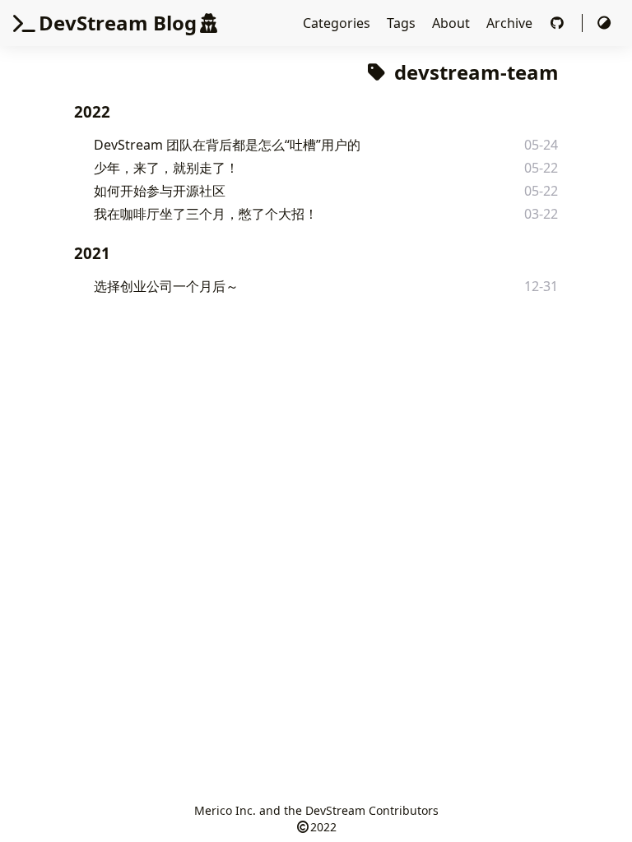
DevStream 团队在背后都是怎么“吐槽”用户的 (227, 145)
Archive (511, 23)
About (452, 23)
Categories (338, 23)
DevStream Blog (118, 22)
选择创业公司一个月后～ (166, 286)
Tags (403, 23)
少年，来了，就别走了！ (166, 168)
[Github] (559, 23)
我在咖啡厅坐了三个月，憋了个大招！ (206, 214)
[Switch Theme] (604, 23)
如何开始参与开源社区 (159, 191)
